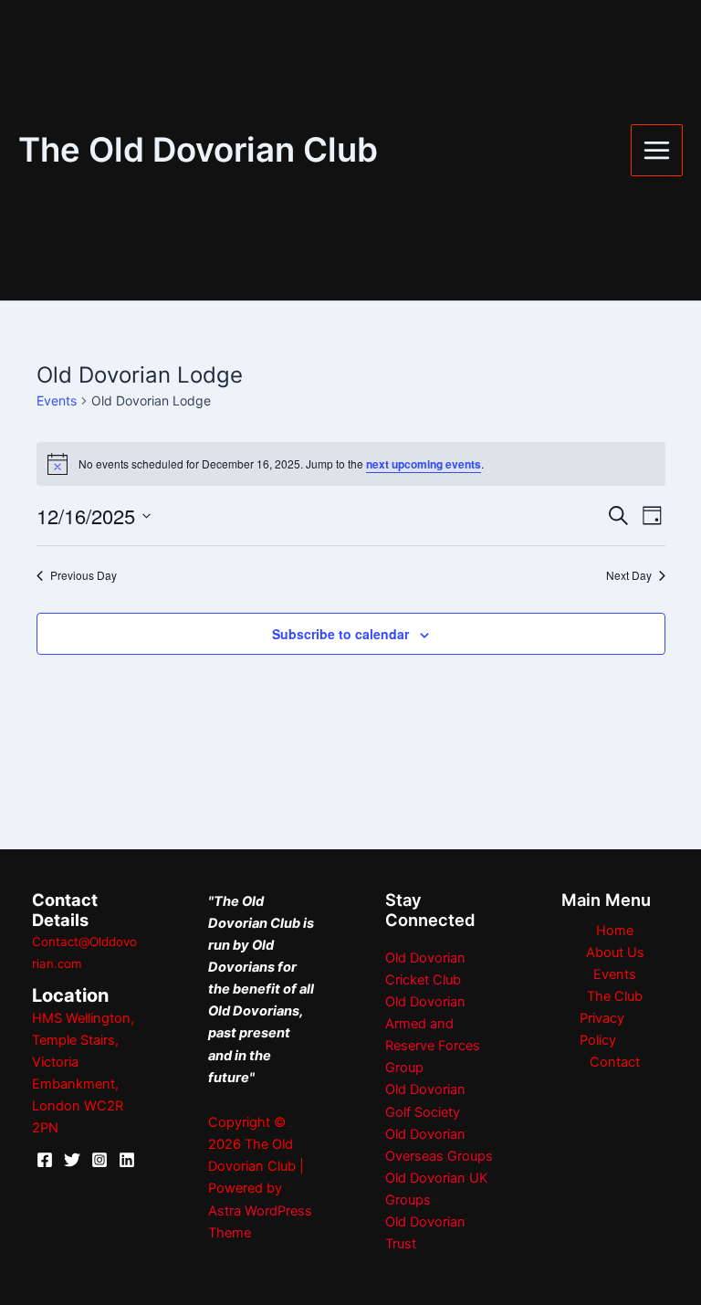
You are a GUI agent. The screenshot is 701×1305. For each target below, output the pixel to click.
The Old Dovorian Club (198, 150)
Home (614, 930)
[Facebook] (45, 1160)
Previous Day (83, 575)
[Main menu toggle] (657, 150)
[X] (72, 1160)
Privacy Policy (602, 1029)
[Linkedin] (127, 1160)
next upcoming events (423, 464)
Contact (615, 1062)
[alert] (351, 464)
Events (57, 400)
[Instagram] (99, 1160)
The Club (615, 996)
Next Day (629, 575)
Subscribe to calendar (340, 634)
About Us (615, 952)
